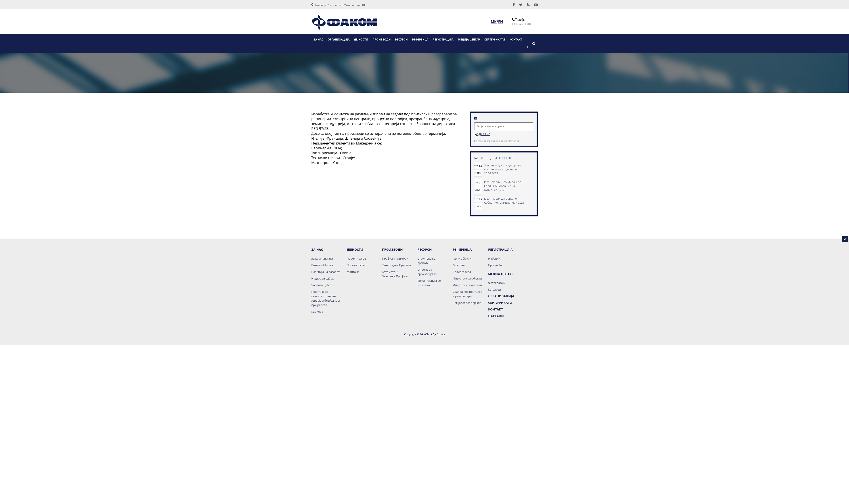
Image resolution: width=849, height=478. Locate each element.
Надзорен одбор (322, 278)
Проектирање (356, 258)
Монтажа (353, 272)
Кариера (317, 312)
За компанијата (322, 258)
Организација (501, 296)
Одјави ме (483, 134)
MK (494, 21)
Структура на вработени (426, 260)
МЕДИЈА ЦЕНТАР (469, 39)
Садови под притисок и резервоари (467, 294)
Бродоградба (462, 272)
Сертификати (500, 303)
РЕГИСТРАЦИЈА (443, 39)
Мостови (459, 265)
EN (500, 21)
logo (344, 24)
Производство (356, 265)
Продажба (495, 265)
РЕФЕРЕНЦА (420, 39)
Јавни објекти (462, 258)
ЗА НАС (318, 39)
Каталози (494, 289)
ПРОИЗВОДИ (382, 39)
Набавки (494, 258)
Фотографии (496, 283)
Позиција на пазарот (325, 272)
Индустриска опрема (467, 285)
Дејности (355, 249)
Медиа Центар (501, 274)
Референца (462, 249)
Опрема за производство (427, 272)
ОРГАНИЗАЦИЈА (339, 39)
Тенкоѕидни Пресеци (396, 265)
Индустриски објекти (467, 278)
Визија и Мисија (322, 265)
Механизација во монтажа (429, 283)
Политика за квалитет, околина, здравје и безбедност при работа (325, 298)
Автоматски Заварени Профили (395, 274)
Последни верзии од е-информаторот (496, 141)
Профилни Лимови (395, 258)
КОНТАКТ (515, 39)
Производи (392, 249)
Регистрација (500, 249)
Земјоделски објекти (467, 303)
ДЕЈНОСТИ (361, 39)
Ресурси (424, 249)
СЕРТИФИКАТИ (494, 39)
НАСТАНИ (496, 316)
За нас (317, 249)
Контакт (495, 309)
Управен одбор (321, 285)
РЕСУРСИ (401, 39)
